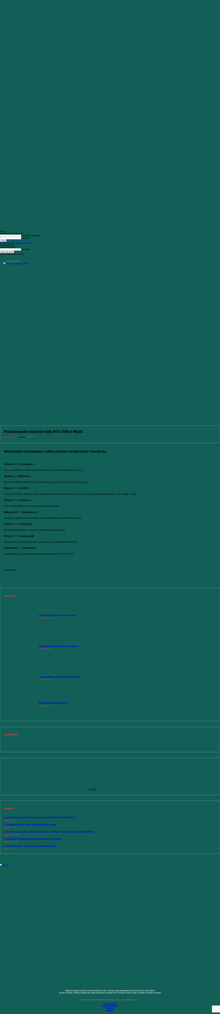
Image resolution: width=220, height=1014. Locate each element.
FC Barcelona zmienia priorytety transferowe (57, 615)
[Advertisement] (110, 403)
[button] (214, 324)
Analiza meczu (8, 834)
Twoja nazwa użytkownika (30, 236)
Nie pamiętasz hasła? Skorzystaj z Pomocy (15, 243)
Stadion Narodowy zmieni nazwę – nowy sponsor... (59, 646)
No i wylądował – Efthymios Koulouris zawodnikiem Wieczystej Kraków (32, 839)
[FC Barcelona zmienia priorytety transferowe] (20, 616)
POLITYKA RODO (110, 1004)
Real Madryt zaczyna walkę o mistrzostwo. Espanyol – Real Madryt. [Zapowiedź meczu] (39, 817)
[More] (118, 744)
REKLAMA (110, 1008)
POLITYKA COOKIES (110, 1006)
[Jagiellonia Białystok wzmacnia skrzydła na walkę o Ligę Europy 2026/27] (20, 678)
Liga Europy (42, 679)
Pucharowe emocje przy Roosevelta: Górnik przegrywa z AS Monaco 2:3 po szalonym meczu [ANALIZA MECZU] (49, 831)
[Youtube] (13, 258)
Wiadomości (12, 437)
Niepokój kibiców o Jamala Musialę (53, 703)
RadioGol (22, 437)
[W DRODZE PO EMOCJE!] (25, 324)
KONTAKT (110, 1011)
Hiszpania (42, 618)
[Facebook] (1, 258)
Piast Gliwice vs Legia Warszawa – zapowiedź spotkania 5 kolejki (30, 824)
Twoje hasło (25, 238)
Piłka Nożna (42, 649)
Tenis (5, 437)
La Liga (6, 849)
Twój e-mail (25, 249)
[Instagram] (5, 258)
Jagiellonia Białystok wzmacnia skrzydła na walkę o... (60, 677)
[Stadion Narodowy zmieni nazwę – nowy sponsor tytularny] (20, 647)
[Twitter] (9, 258)
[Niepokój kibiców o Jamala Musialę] (20, 704)
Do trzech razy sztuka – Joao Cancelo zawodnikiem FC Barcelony (30, 846)
